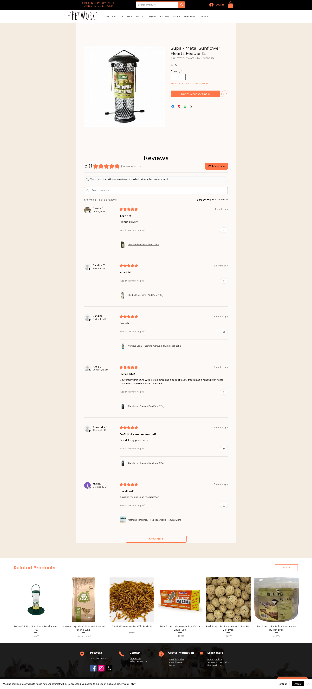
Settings (283, 683)
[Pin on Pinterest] (179, 107)
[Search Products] (181, 5)
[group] (156, 608)
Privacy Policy (214, 659)
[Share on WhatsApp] (185, 107)
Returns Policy (214, 665)
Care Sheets (175, 662)
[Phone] (82, 654)
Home (88, 34)
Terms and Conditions (218, 662)
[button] (230, 4)
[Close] (308, 683)
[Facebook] (93, 668)
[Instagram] (101, 668)
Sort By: (201, 200)
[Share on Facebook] (173, 107)
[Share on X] (191, 107)
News (172, 665)
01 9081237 (135, 658)
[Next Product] (304, 600)
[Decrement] (173, 77)
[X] (109, 668)
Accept (297, 683)
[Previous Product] (8, 600)
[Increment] (183, 77)
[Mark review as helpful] (224, 230)
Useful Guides (176, 659)
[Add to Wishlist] (224, 94)
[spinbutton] (178, 77)
